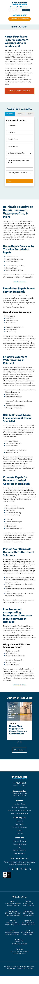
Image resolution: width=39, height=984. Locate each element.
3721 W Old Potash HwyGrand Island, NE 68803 (13, 913)
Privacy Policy (11, 968)
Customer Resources (19, 850)
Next (9, 181)
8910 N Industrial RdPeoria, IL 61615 (27, 932)
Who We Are (19, 824)
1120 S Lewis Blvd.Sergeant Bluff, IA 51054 (12, 923)
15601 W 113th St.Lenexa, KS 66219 (28, 913)
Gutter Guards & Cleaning (19, 813)
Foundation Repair (19, 804)
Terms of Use (21, 968)
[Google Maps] (25, 869)
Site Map (30, 968)
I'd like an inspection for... (16, 153)
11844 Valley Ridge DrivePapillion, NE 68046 (13, 903)
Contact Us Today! (19, 281)
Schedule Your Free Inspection (19, 91)
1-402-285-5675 (19, 16)
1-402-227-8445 (20, 786)
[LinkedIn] (13, 869)
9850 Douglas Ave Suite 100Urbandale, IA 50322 (19, 951)
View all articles (19, 750)
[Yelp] (30, 869)
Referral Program (19, 853)
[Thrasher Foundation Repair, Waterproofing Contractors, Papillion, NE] (7, 878)
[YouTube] (17, 869)
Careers (19, 830)
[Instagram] (21, 869)
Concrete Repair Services (19, 807)
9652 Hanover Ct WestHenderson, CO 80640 (12, 932)
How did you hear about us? (17, 173)
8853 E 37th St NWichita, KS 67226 (28, 903)
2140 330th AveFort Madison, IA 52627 (19, 942)
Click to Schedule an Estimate (19, 19)
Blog (19, 847)
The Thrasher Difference (19, 827)
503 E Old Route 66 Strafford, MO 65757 (28, 923)
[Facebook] (9, 869)
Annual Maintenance (19, 844)
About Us (19, 821)
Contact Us (19, 833)
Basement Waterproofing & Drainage (19, 810)
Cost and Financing (19, 841)
